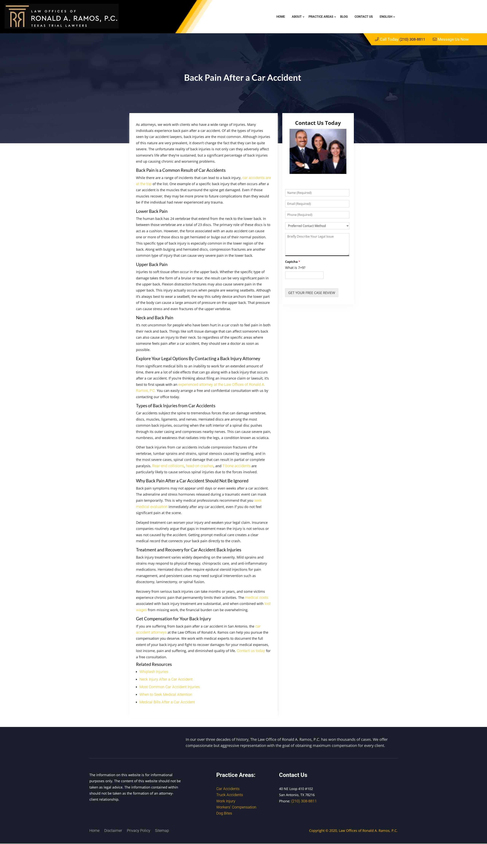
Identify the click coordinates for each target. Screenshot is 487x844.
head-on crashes (199, 466)
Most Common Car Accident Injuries (169, 687)
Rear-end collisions (168, 466)
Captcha (292, 262)
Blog (344, 16)
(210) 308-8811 (402, 39)
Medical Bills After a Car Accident (167, 702)
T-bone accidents (236, 466)
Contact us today (251, 650)
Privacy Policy (138, 830)
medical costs (256, 597)
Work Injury (225, 801)
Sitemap (162, 830)
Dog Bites (224, 813)
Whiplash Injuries (153, 671)
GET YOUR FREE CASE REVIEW (311, 292)
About (297, 16)
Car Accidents (228, 788)
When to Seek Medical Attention (165, 694)
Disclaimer (113, 830)
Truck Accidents (229, 795)
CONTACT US (364, 16)
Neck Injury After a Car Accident (166, 679)
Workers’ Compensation (236, 807)
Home (280, 16)
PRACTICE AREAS (321, 16)
